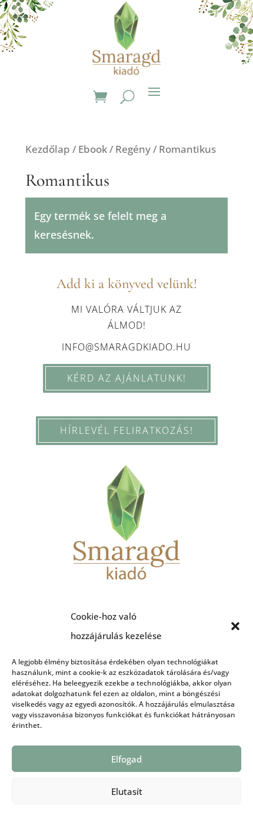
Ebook (92, 149)
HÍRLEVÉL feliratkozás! (127, 430)
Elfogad (126, 759)
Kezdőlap (47, 149)
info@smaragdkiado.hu (126, 346)
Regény (133, 149)
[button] (235, 626)
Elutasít (126, 791)
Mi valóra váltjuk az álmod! (126, 317)
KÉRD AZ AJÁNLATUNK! (127, 378)
